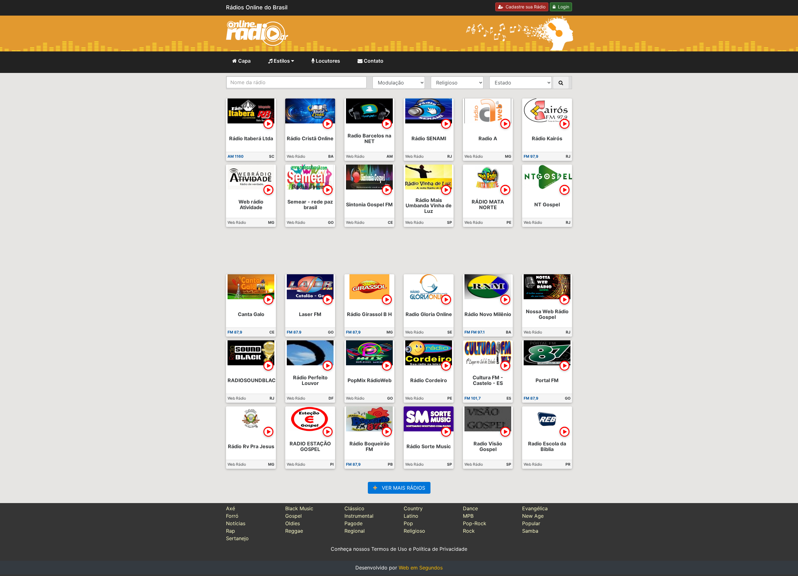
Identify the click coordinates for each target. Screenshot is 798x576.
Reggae (294, 531)
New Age (533, 516)
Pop (408, 523)
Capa (244, 61)
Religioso (414, 531)
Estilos (281, 61)
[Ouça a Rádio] (268, 124)
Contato (373, 61)
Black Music (299, 508)
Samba (530, 531)
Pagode (353, 523)
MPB (468, 516)
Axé (230, 508)
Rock (469, 531)
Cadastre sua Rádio (524, 6)
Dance (470, 508)
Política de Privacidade (440, 549)
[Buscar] (561, 83)
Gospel (293, 516)
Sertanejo (237, 538)
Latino (411, 516)
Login (562, 6)
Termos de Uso (389, 549)
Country (413, 508)
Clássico (354, 508)
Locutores (327, 61)
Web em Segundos (421, 567)
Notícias (235, 523)
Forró (232, 516)
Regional (354, 531)
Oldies (292, 523)
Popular (531, 523)
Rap (230, 531)
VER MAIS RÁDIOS (401, 488)
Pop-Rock (474, 523)
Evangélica (535, 508)
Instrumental (358, 516)
